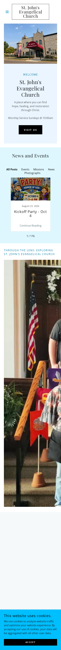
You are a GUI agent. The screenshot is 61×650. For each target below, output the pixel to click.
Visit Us (30, 129)
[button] (8, 12)
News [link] (51, 169)
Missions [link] (38, 169)
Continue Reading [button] (30, 225)
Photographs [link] (32, 173)
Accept (30, 642)
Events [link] (25, 169)
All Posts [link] (11, 169)
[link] (30, 12)
